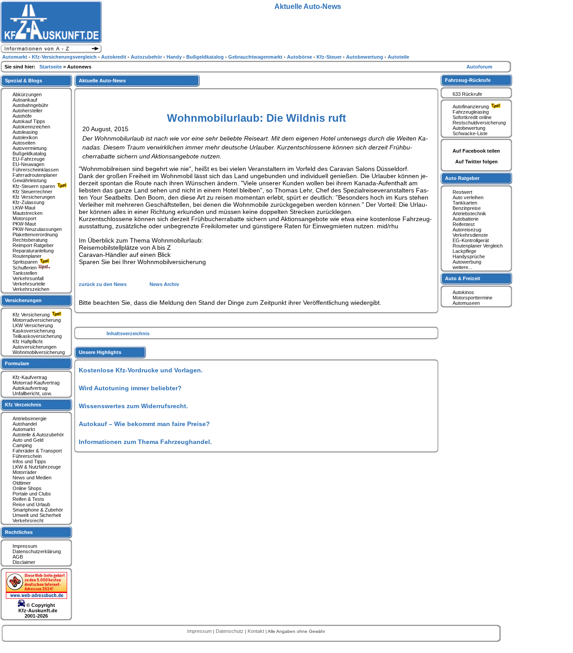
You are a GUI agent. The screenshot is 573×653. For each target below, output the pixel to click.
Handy (175, 57)
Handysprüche (469, 256)
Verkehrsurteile (29, 283)
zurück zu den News (103, 284)
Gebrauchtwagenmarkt (256, 57)
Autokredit (114, 57)
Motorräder (25, 472)
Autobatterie (466, 219)
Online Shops (27, 488)
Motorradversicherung (37, 320)
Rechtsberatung (30, 240)
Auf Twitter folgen (476, 161)
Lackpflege (464, 251)
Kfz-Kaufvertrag (30, 377)
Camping (22, 445)
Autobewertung (469, 128)
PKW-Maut (24, 223)
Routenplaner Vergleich (478, 245)
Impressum (25, 546)
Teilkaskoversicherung (37, 336)
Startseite (51, 66)
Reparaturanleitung (33, 250)
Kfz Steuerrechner (32, 191)
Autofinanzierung (471, 106)
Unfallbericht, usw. (32, 393)
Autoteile (398, 57)
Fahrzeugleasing (471, 112)
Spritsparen (26, 262)
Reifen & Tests (28, 499)
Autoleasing (25, 132)
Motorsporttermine (472, 297)
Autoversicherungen (34, 347)
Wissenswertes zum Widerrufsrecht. (133, 406)
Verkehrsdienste (470, 235)
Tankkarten (465, 202)
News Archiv (164, 284)
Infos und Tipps (29, 461)
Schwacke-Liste (470, 133)
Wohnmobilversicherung (39, 352)
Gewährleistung (30, 180)
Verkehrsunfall (28, 278)
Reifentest (464, 224)
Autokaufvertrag (30, 388)
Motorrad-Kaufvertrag (36, 382)
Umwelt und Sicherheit (37, 515)
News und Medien (32, 477)
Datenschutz (230, 631)
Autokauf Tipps (29, 121)
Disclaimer (24, 562)
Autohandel (25, 424)
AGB (18, 556)
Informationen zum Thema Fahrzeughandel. (145, 441)
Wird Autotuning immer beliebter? (130, 388)
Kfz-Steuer (329, 57)
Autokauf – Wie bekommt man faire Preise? (144, 423)
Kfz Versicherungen (34, 197)
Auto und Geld (28, 440)
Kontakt (256, 631)
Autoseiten (24, 142)
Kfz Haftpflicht (28, 341)
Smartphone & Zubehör (38, 509)
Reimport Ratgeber (33, 245)
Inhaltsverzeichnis (128, 333)
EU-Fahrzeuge (29, 159)
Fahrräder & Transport (37, 450)
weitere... (462, 267)
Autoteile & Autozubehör (38, 434)
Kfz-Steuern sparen (34, 186)
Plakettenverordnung (35, 234)
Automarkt (24, 429)
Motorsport (24, 218)
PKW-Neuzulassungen (37, 229)
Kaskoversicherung (34, 330)
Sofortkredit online (472, 117)
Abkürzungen (27, 94)
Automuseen (466, 303)
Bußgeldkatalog (29, 153)
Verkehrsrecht (28, 520)
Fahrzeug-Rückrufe (468, 80)
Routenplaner (27, 256)
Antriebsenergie (30, 418)
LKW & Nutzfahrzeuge (37, 466)
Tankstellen (25, 273)
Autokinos (463, 292)
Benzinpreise (467, 208)
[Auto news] (51, 52)
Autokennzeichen (31, 126)
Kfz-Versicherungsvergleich (65, 57)
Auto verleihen (468, 197)
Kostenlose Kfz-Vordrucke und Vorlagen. (141, 370)
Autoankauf (25, 99)
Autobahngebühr (30, 105)
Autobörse (300, 57)
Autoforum (479, 66)
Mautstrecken (28, 213)
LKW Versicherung (33, 325)
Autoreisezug (467, 229)
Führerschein (27, 456)
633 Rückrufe (467, 94)
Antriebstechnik (469, 213)
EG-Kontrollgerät (471, 240)
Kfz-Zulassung (28, 202)
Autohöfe (22, 116)
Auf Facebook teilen (476, 151)
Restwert (462, 192)
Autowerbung (467, 262)
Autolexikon (25, 137)
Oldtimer (22, 483)
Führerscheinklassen (36, 169)
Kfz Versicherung (32, 314)
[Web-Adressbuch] (36, 597)
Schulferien (25, 267)
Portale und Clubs (32, 493)
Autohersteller (28, 110)
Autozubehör (147, 57)
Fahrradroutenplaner (35, 175)
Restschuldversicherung (479, 122)
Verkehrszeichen (31, 289)
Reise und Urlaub (31, 504)
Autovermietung (30, 148)
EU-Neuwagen (28, 164)
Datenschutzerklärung (37, 551)
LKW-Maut (24, 207)
